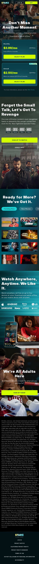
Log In (19, 540)
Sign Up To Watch (19, 140)
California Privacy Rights (19, 546)
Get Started (31, 3)
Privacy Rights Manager (19, 550)
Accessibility (19, 560)
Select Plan (19, 57)
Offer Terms (31, 89)
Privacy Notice (19, 543)
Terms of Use (19, 553)
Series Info (19, 147)
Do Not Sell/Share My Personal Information (19, 556)
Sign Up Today (19, 393)
